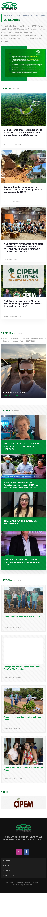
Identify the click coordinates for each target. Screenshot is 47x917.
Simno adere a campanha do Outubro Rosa (23, 616)
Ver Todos (18, 333)
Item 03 (8, 870)
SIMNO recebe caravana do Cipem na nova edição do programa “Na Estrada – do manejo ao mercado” (23, 304)
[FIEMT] (23, 802)
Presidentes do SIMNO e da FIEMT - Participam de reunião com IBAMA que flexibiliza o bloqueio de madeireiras (21, 485)
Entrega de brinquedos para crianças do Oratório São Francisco (22, 667)
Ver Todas (16, 89)
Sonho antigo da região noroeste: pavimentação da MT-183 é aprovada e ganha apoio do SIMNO (23, 189)
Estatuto (8, 865)
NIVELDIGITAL (30, 885)
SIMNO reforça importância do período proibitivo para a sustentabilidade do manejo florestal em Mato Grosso (23, 132)
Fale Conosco (10, 875)
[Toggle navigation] (43, 6)
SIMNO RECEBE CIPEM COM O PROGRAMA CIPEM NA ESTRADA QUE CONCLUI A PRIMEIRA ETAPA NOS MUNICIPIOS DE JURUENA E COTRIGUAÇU (23, 248)
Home (7, 860)
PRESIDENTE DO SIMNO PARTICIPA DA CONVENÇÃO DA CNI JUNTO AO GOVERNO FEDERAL (22, 562)
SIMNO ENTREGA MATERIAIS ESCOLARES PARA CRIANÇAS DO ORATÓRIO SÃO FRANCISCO (22, 446)
